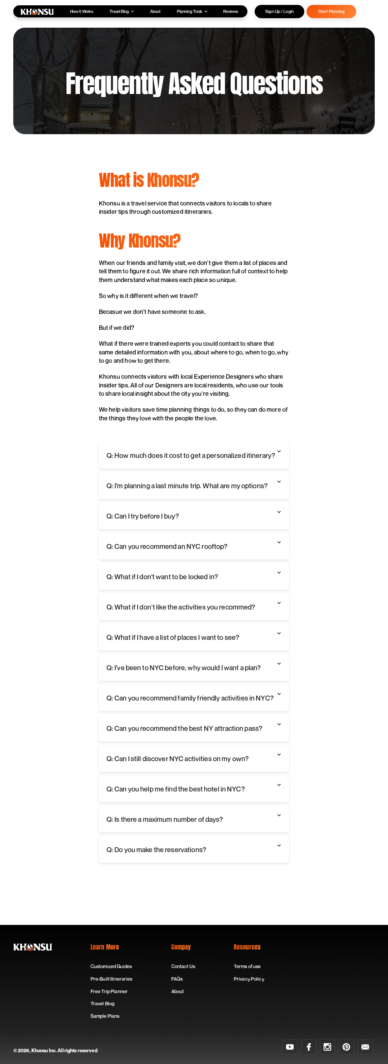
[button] (194, 455)
